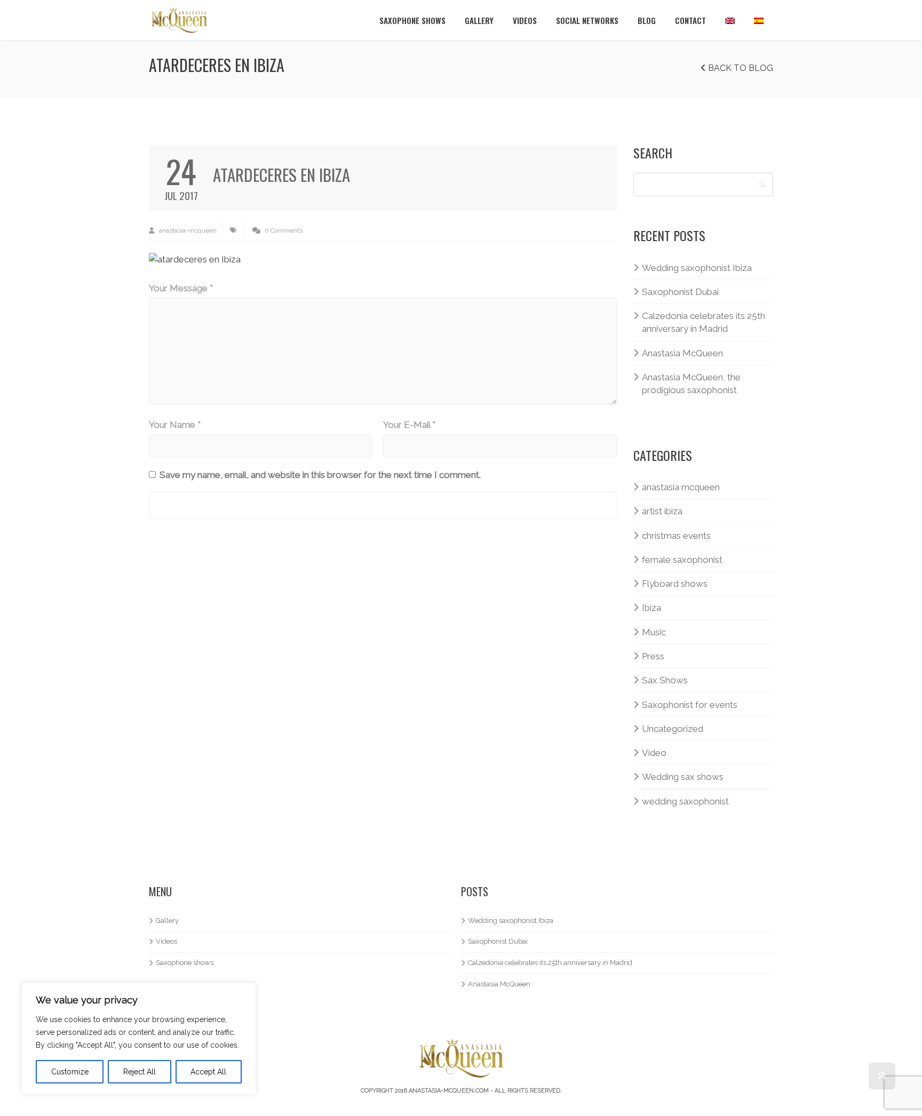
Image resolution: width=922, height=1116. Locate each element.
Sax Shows (665, 680)
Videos (525, 20)
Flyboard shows (675, 583)
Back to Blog (739, 68)
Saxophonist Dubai (680, 291)
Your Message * (181, 288)
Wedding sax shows (683, 776)
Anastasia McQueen (682, 353)
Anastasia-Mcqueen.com (449, 1090)
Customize (70, 1071)
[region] (138, 1039)
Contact (690, 20)
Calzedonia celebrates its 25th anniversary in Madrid (703, 322)
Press (653, 656)
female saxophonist (682, 559)
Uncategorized (672, 728)
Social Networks (587, 20)
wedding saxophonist (685, 801)
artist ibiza (662, 511)
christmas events (676, 535)
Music (654, 632)
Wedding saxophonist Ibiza (697, 267)
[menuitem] (730, 20)
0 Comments (283, 230)
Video (654, 752)
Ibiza (651, 607)
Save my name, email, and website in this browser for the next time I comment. (320, 474)
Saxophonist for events (689, 704)
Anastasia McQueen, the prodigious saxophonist (691, 383)
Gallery (479, 20)
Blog (647, 20)
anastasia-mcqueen (187, 230)
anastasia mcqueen (681, 487)
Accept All (208, 1071)
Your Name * (175, 424)
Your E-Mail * (409, 424)
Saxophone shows (412, 20)
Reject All (139, 1071)
